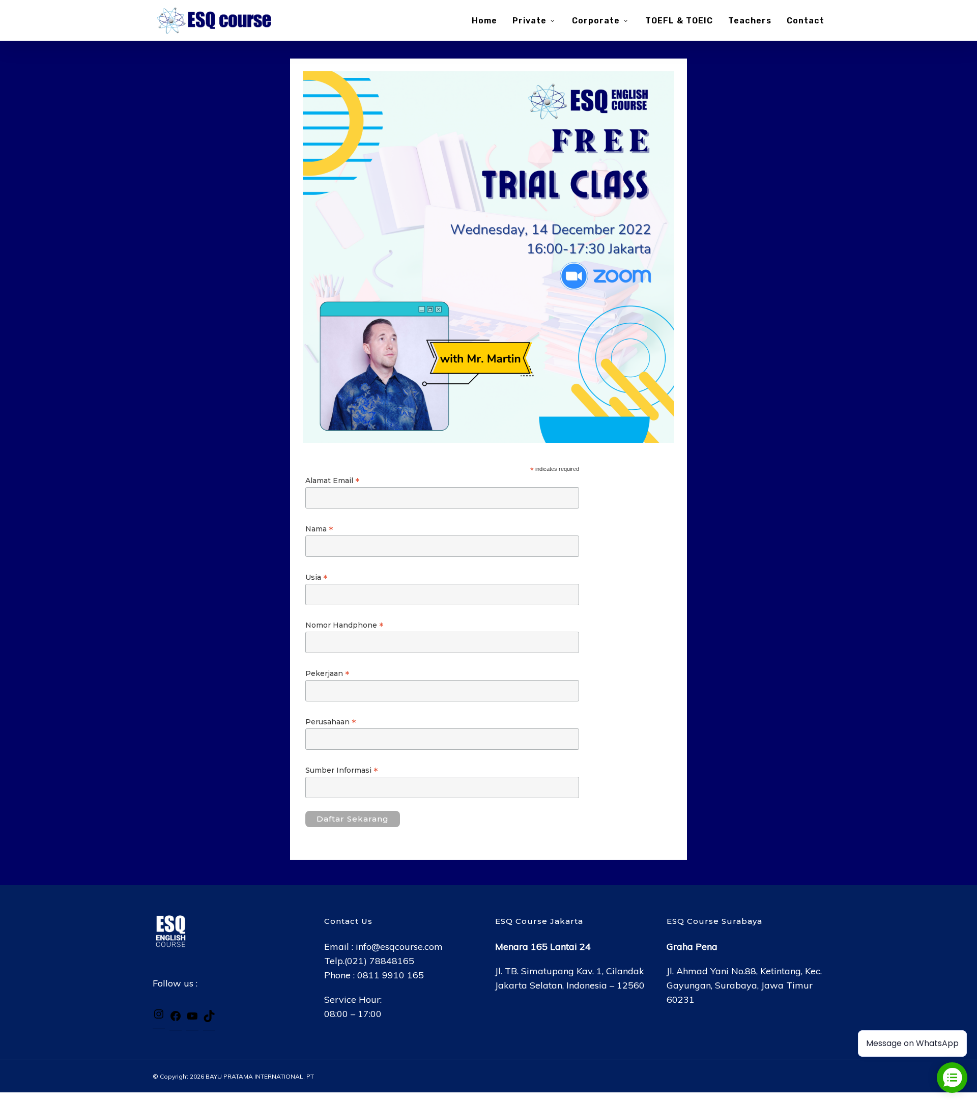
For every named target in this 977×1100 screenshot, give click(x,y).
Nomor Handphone (344, 625)
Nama (319, 529)
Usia (316, 577)
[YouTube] (192, 1019)
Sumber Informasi (341, 770)
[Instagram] (159, 1017)
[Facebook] (175, 1019)
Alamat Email (332, 480)
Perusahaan (330, 722)
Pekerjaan (327, 673)
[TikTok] (209, 1019)
